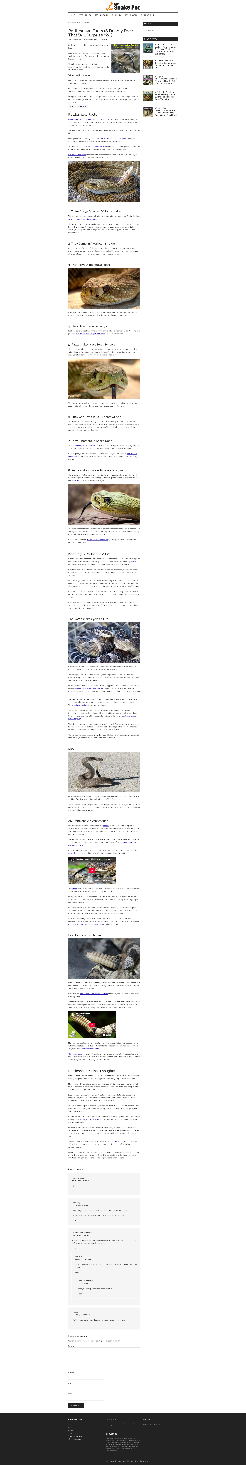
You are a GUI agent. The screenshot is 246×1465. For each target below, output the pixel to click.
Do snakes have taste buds (97, 540)
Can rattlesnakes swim (77, 155)
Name (71, 1373)
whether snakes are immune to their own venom (86, 924)
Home (70, 1424)
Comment (72, 1346)
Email (70, 1383)
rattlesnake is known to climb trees (93, 147)
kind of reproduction (79, 705)
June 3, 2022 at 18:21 (83, 1259)
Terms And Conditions (75, 1436)
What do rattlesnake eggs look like (90, 688)
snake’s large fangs (75, 853)
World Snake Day (114, 1141)
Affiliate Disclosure (74, 1439)
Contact (71, 1430)
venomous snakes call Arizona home (82, 219)
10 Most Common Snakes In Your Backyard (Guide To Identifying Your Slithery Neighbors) (166, 111)
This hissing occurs (75, 1054)
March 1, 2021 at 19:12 (80, 1181)
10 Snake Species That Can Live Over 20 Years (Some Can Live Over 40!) (165, 64)
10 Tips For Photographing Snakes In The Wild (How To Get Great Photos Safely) (166, 80)
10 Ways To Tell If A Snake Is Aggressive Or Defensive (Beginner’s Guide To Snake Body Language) (165, 49)
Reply (73, 1191)
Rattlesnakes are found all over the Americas (85, 119)
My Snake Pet (123, 6)
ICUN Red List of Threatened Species (114, 139)
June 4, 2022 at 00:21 (86, 1284)
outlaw (135, 562)
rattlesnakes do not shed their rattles (94, 994)
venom (106, 826)
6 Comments (103, 39)
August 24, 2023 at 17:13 (80, 1315)
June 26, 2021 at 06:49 (80, 1235)
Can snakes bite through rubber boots (90, 334)
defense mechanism (90, 1049)
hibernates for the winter (85, 446)
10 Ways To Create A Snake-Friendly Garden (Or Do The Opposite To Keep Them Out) (166, 95)
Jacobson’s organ (77, 480)
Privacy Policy (73, 1433)
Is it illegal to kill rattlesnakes (90, 1119)
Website (71, 1394)
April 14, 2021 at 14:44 (79, 1205)
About (70, 1427)
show (84, 106)
